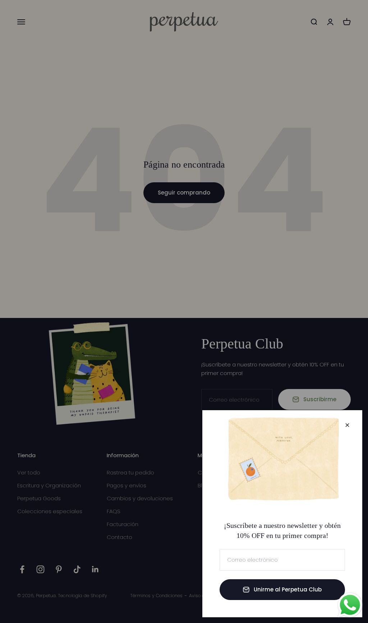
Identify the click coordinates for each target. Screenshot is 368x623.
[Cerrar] (347, 425)
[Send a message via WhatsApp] (350, 605)
